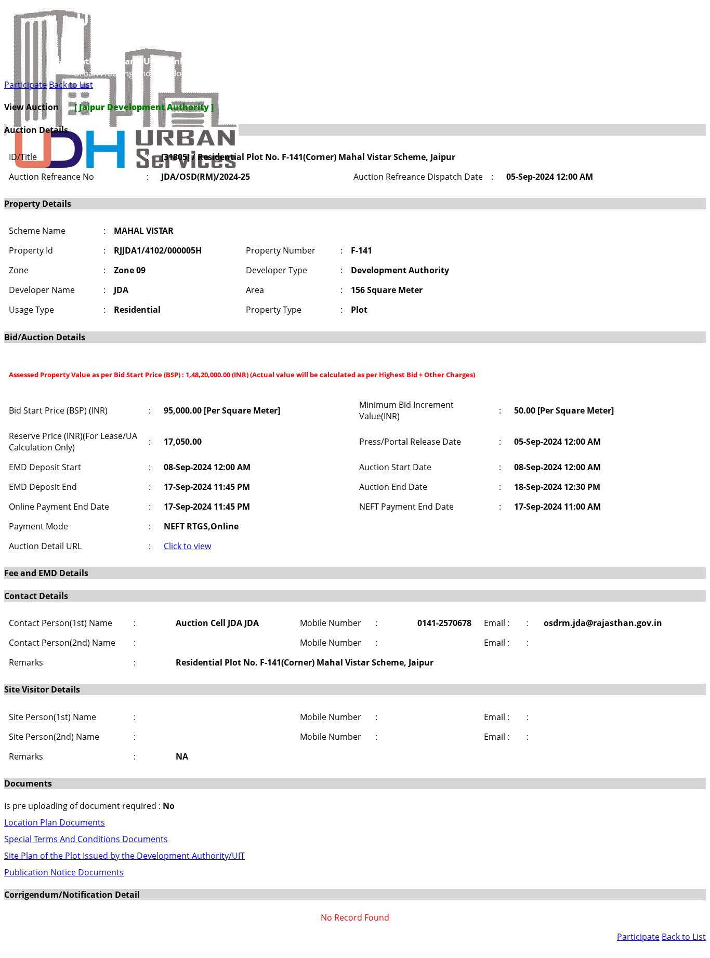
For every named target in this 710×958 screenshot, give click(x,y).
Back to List (71, 84)
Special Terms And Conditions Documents (86, 839)
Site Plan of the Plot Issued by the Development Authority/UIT (124, 855)
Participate (25, 84)
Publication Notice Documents (64, 872)
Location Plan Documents (54, 822)
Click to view (187, 546)
